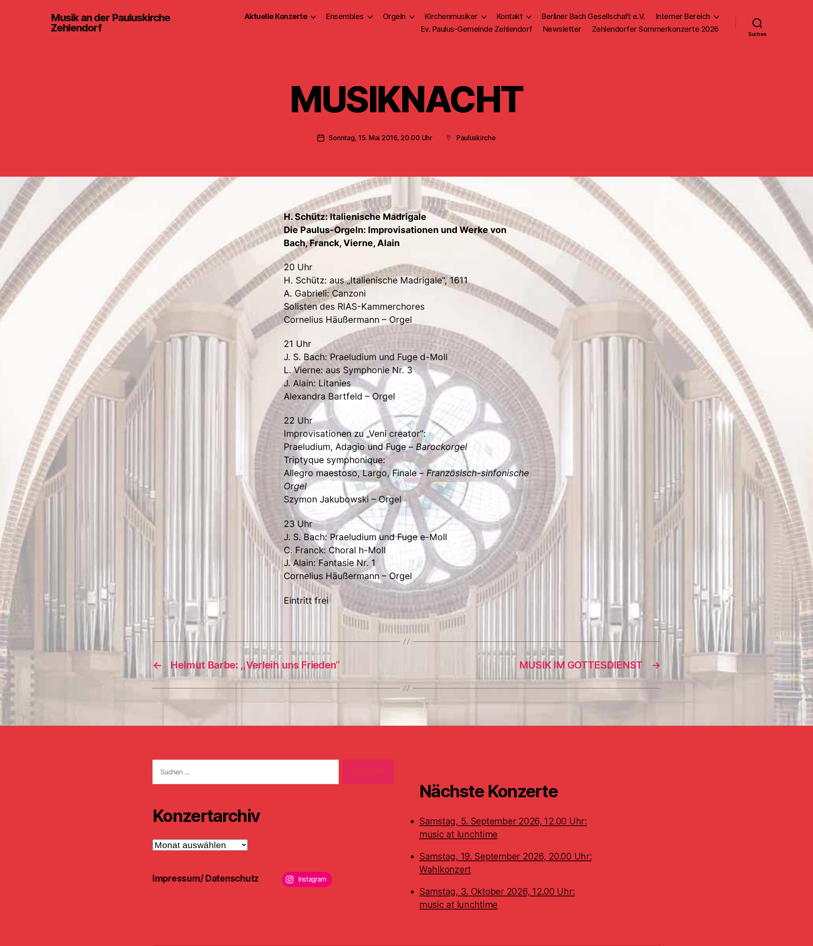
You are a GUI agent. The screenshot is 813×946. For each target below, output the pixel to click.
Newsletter (562, 29)
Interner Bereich (683, 16)
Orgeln (394, 16)
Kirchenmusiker (451, 16)
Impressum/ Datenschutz (205, 878)
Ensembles (345, 16)
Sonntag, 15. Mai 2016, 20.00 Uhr (380, 137)
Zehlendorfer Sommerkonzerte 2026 (655, 29)
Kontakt (510, 16)
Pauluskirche (476, 137)
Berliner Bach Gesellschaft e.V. (593, 16)
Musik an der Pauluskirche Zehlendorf (110, 23)
